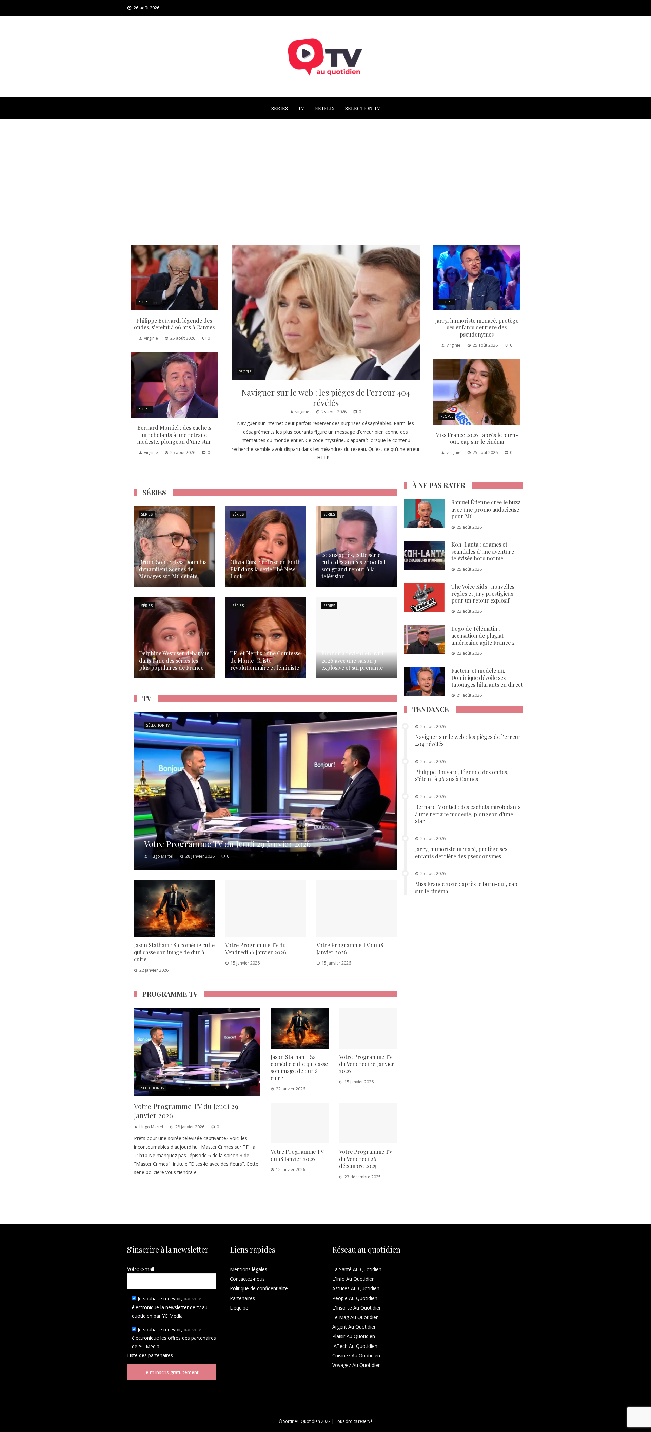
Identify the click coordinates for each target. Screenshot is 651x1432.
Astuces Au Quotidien (355, 1288)
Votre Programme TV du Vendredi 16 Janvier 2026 (255, 948)
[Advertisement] (325, 180)
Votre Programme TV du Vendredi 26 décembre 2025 (365, 1158)
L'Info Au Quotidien (353, 1279)
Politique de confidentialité (259, 1288)
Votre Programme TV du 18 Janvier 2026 (349, 948)
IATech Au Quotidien (354, 1346)
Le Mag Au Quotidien (355, 1317)
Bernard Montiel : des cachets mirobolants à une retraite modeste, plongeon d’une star (174, 434)
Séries (279, 108)
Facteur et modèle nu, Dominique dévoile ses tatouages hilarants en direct (487, 677)
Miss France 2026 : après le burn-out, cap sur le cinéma (476, 438)
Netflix (324, 108)
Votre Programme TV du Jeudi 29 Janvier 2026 (186, 1110)
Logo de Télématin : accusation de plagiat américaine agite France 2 (483, 635)
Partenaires (242, 1298)
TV (301, 108)
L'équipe (239, 1307)
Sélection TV (362, 108)
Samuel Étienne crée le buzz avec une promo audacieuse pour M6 (485, 509)
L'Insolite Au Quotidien (357, 1307)
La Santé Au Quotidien (356, 1269)
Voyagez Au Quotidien (356, 1365)
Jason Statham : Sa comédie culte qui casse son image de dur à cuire (174, 952)
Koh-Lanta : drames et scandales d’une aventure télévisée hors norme (482, 551)
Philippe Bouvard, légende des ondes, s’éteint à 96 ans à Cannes (174, 324)
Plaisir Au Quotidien (353, 1336)
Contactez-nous (247, 1279)
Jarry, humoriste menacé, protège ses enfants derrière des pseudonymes (476, 327)
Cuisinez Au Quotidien (356, 1355)
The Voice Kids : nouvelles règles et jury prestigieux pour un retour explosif (482, 593)
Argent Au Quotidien (354, 1326)
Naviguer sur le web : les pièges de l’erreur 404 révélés (325, 397)
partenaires (160, 1355)
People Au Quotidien (354, 1298)
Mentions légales (248, 1269)
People (245, 371)
